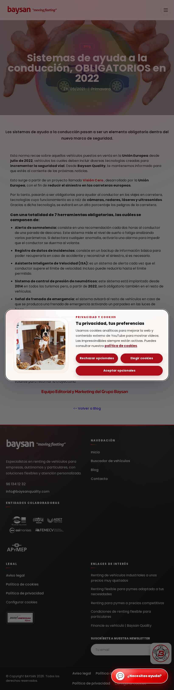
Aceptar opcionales (119, 370)
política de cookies (121, 346)
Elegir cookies (141, 358)
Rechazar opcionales (97, 358)
